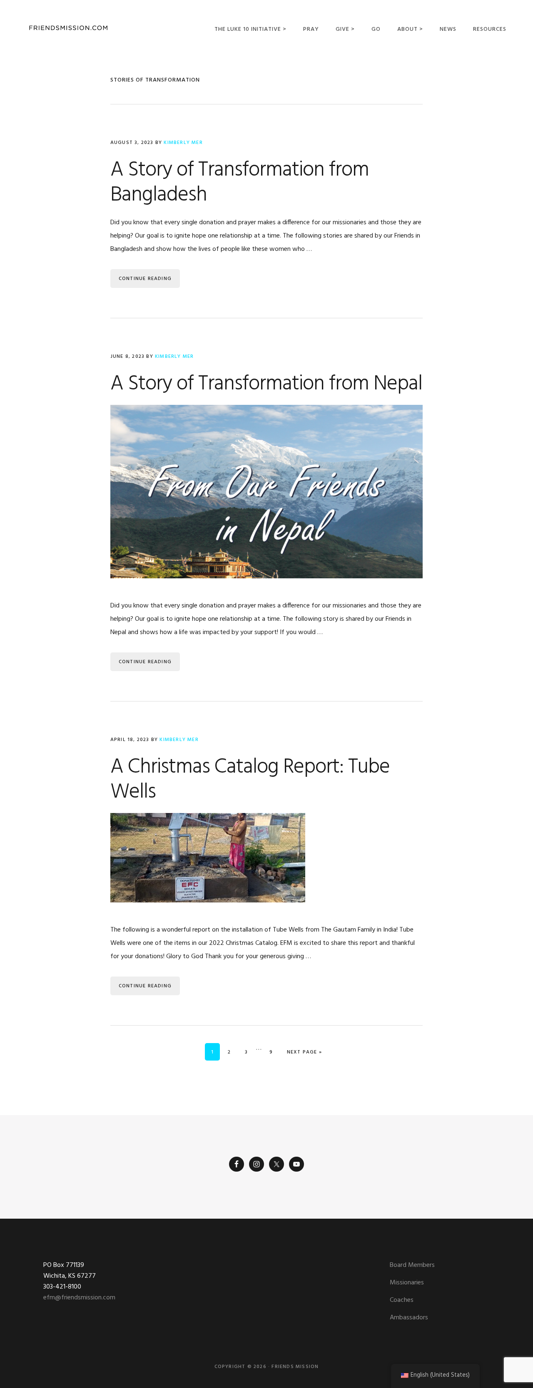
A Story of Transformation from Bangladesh (239, 183)
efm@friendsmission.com (79, 1297)
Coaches (401, 1300)
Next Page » (304, 1052)
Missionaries (407, 1282)
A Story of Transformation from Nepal (266, 384)
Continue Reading (145, 279)
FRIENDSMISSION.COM (68, 28)
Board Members (412, 1265)
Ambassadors (409, 1317)
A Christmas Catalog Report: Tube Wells (250, 780)
